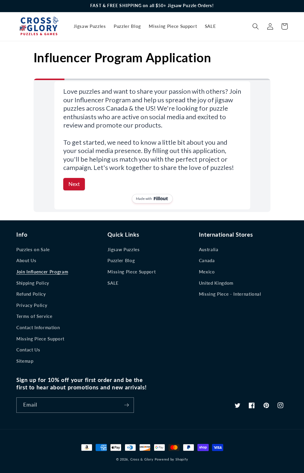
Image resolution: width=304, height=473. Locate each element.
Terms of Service (34, 316)
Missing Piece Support (40, 338)
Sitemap (25, 361)
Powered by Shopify (171, 459)
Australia (208, 249)
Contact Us (28, 349)
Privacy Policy (31, 305)
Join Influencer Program (42, 271)
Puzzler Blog (121, 260)
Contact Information (38, 327)
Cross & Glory (141, 459)
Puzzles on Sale (33, 249)
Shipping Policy (32, 283)
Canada (207, 260)
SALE (113, 283)
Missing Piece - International (230, 294)
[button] (255, 26)
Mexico (207, 271)
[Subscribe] (126, 405)
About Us (26, 260)
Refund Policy (31, 294)
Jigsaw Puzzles (123, 249)
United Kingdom (216, 283)
